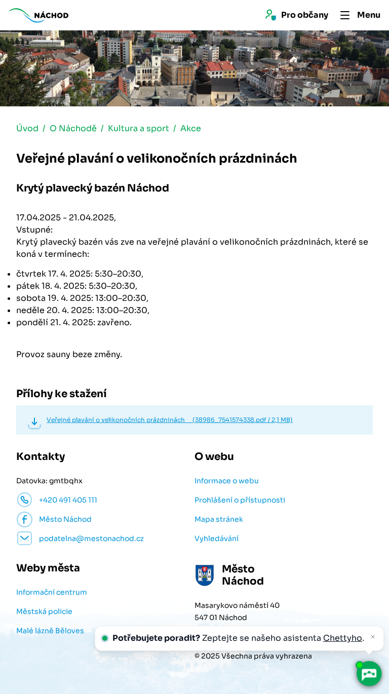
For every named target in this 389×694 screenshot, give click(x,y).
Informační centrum (51, 592)
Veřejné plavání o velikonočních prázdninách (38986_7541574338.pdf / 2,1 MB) (170, 419)
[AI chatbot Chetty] (369, 674)
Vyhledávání (216, 538)
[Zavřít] (372, 636)
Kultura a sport (138, 128)
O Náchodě (73, 128)
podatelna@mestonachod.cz (91, 538)
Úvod (27, 128)
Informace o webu (226, 480)
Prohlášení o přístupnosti (239, 500)
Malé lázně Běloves (50, 630)
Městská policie (44, 611)
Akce (190, 128)
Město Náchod (65, 519)
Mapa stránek (218, 519)
